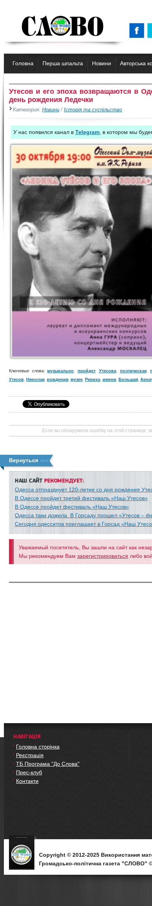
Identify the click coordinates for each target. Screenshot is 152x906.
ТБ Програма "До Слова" (48, 764)
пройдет (86, 370)
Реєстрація (30, 755)
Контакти (27, 781)
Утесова (107, 370)
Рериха (92, 379)
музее (77, 379)
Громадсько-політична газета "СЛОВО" (63, 26)
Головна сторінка (38, 746)
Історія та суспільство (93, 110)
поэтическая (133, 370)
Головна (23, 63)
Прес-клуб (29, 772)
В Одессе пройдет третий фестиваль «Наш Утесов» (81, 498)
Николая (35, 379)
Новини (101, 63)
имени (109, 379)
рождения (57, 379)
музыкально (60, 370)
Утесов (16, 379)
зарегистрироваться (102, 556)
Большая (128, 379)
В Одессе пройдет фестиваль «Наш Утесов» (72, 507)
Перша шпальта (62, 63)
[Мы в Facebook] (138, 30)
